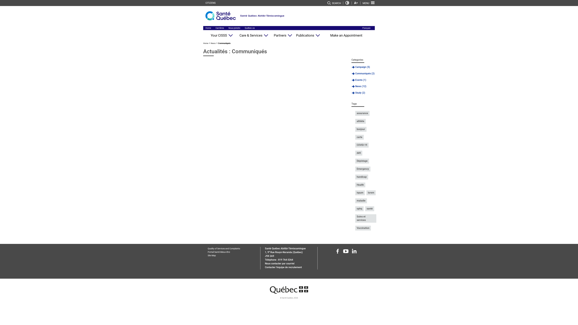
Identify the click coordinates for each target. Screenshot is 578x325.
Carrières (220, 28)
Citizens (210, 3)
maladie (361, 200)
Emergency (363, 168)
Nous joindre (234, 28)
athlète (360, 121)
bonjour (361, 129)
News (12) (360, 86)
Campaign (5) (362, 67)
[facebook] (338, 252)
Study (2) (360, 92)
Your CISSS (219, 35)
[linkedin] (354, 252)
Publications (305, 35)
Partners (280, 35)
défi (359, 153)
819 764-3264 (285, 259)
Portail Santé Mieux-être (219, 252)
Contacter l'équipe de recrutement (283, 267)
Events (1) (360, 80)
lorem (371, 192)
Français (366, 28)
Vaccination (363, 228)
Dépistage (362, 160)
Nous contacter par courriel (279, 263)
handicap (362, 176)
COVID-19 (362, 145)
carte (359, 137)
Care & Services (250, 35)
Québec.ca (250, 28)
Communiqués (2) (365, 73)
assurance (362, 113)
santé (370, 208)
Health (360, 184)
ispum (360, 192)
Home (208, 28)
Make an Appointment (346, 35)
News (213, 43)
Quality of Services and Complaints (224, 248)
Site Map (212, 255)
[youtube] (346, 252)
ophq (359, 208)
